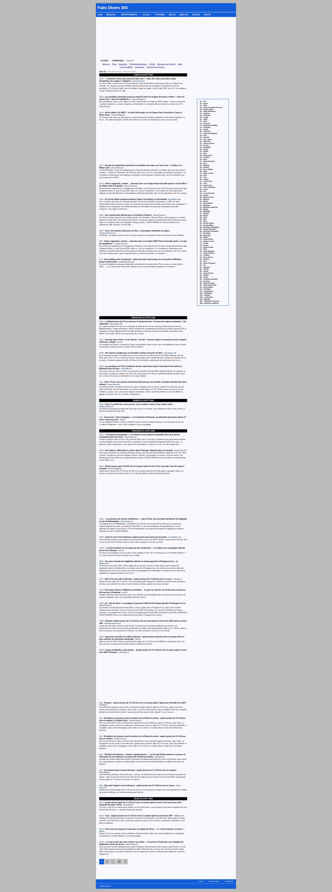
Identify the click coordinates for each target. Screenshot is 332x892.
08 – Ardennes (205, 115)
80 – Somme (204, 259)
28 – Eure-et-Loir (206, 155)
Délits (172, 14)
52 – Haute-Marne (206, 203)
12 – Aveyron (205, 123)
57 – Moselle (204, 213)
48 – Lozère (204, 195)
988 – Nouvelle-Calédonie (209, 303)
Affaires (160, 14)
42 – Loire (203, 183)
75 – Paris (203, 249)
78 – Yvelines (205, 255)
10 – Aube (203, 119)
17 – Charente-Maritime (208, 133)
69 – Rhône (204, 237)
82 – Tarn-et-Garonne (207, 263)
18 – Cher (203, 135)
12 (119, 862)
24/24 (100, 14)
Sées (180, 64)
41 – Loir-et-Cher (206, 181)
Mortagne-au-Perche (166, 64)
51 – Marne (204, 201)
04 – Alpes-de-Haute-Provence (211, 107)
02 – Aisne (204, 103)
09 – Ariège (204, 117)
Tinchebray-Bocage (138, 64)
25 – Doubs (204, 149)
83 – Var (203, 265)
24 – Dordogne (205, 147)
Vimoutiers (139, 67)
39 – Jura (203, 177)
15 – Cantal (204, 129)
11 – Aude (203, 121)
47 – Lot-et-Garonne (207, 193)
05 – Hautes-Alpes (206, 109)
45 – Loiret (204, 189)
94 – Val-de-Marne (206, 287)
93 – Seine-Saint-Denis (208, 285)
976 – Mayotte (205, 299)
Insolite (183, 14)
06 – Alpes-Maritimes (208, 111)
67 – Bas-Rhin (205, 233)
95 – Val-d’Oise (205, 289)
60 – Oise (203, 219)
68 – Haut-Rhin (205, 235)
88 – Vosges (204, 275)
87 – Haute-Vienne (206, 273)
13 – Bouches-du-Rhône (209, 125)
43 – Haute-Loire (206, 185)
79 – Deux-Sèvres (206, 257)
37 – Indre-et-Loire (206, 173)
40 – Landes (204, 179)
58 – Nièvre (204, 215)
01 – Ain (203, 101)
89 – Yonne (204, 277)
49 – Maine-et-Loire (207, 197)
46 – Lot (203, 191)
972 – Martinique (206, 293)
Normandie (117, 61)
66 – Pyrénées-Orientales (209, 231)
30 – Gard (203, 159)
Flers (114, 64)
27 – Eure (203, 153)
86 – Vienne (204, 271)
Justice (196, 14)
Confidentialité (229, 881)
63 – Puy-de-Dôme (206, 225)
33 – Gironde (204, 165)
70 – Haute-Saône (206, 239)
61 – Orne (203, 221)
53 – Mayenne (205, 205)
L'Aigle (152, 64)
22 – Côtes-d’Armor (207, 143)
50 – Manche (204, 199)
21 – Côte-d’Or (205, 141)
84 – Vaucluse (205, 267)
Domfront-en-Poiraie (156, 67)
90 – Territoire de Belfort (209, 279)
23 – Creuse (204, 145)
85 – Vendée (204, 269)
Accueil (105, 61)
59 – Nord (203, 217)
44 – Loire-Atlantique (207, 187)
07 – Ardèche (205, 113)
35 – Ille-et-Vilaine (206, 169)
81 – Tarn (203, 261)
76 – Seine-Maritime (207, 251)
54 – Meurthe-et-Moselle (209, 207)
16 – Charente (205, 131)
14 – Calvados (205, 127)
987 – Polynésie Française (209, 301)
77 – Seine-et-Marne (207, 253)
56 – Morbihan (205, 211)
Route (207, 14)
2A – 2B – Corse (206, 139)
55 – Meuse (204, 209)
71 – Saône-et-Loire (207, 241)
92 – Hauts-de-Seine (207, 283)
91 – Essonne (205, 281)
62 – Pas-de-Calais (207, 223)
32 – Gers (203, 163)
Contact (200, 881)
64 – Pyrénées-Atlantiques (209, 227)
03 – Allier (203, 105)
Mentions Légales (214, 881)
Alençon (106, 64)
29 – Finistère (205, 157)
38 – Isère (203, 175)
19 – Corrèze (204, 137)
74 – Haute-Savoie (206, 247)
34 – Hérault (204, 167)
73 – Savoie (204, 245)
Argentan (123, 64)
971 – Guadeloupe (206, 291)
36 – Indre (203, 171)
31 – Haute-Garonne (207, 161)
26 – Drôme (204, 151)
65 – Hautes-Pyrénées (208, 229)
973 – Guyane (205, 295)
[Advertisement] (143, 143)
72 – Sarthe (204, 243)
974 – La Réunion (206, 297)
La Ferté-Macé (126, 67)
